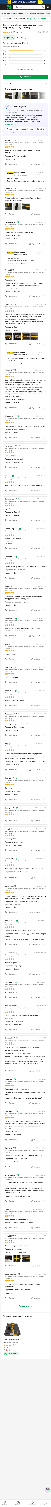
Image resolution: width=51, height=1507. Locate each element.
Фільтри (27, 77)
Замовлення (18, 1504)
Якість (9, 129)
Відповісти (13, 164)
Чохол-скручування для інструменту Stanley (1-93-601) (11, 1341)
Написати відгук (25, 69)
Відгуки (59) (9, 37)
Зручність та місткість (24, 129)
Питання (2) (22, 37)
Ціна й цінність (43, 129)
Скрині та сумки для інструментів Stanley (34, 13)
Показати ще (26, 1306)
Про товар (7, 19)
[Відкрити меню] (3, 7)
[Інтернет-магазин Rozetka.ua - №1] (9, 7)
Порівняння (32, 1504)
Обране (46, 1504)
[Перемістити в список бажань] (19, 1323)
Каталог (4, 1504)
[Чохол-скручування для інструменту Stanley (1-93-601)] (12, 1329)
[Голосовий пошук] (43, 7)
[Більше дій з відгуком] (43, 164)
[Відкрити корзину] (47, 7)
